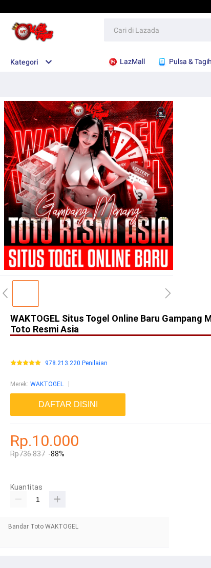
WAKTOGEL (47, 384)
